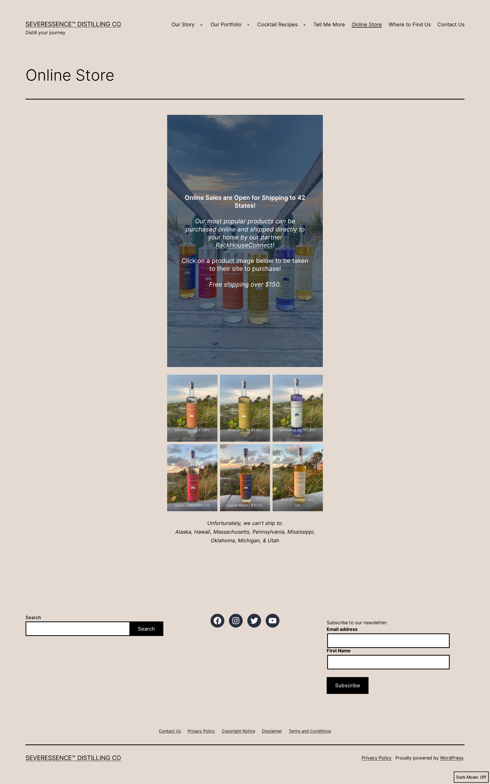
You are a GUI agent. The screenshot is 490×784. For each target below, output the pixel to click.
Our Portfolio (226, 24)
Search (33, 617)
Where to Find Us (410, 24)
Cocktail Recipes (277, 24)
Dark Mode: (467, 777)
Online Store (367, 24)
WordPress (451, 758)
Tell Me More (329, 24)
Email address (342, 629)
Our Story (183, 24)
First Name (339, 650)
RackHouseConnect (244, 245)
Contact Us (450, 24)
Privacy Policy (376, 758)
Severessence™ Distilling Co (73, 24)
